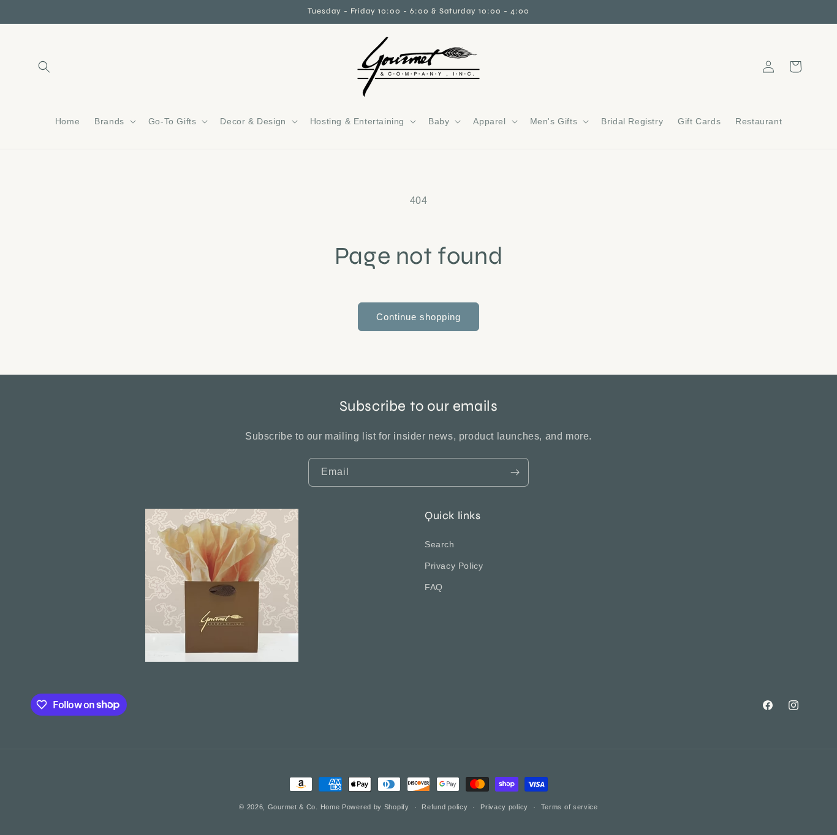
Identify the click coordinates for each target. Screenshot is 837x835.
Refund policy (445, 806)
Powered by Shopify (375, 807)
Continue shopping (418, 317)
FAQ (434, 586)
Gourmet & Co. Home (304, 807)
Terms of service (569, 806)
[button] (44, 66)
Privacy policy (504, 806)
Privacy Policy (454, 565)
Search (440, 544)
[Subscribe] (514, 472)
